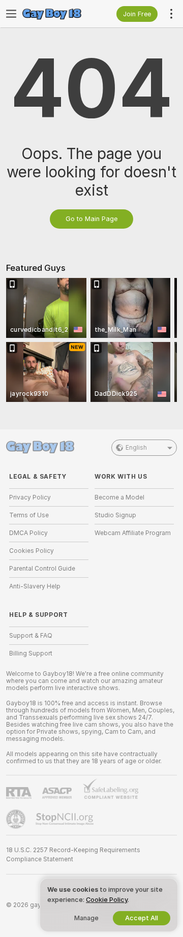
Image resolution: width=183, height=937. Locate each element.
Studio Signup (115, 515)
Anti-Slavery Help (34, 586)
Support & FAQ (30, 635)
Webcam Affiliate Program (133, 533)
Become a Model (119, 497)
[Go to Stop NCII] (66, 819)
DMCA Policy (28, 533)
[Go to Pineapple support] (16, 819)
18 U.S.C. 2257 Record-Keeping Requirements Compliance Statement (73, 855)
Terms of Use (29, 515)
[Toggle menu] (11, 13)
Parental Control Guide (42, 568)
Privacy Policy (30, 497)
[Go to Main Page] (57, 13)
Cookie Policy (107, 899)
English (136, 447)
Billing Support (30, 653)
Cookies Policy (31, 550)
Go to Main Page (91, 219)
